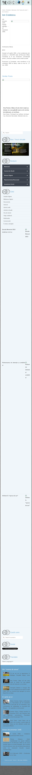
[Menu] (28, 2)
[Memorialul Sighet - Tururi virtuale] (15, 149)
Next (28, 103)
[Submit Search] (3, 132)
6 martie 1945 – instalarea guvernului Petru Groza (20, 734)
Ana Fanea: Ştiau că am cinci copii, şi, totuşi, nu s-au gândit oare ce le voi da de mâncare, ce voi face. (16, 682)
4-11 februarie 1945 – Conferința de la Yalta (20, 754)
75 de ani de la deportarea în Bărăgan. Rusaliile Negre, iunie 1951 (16, 675)
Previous (3, 103)
